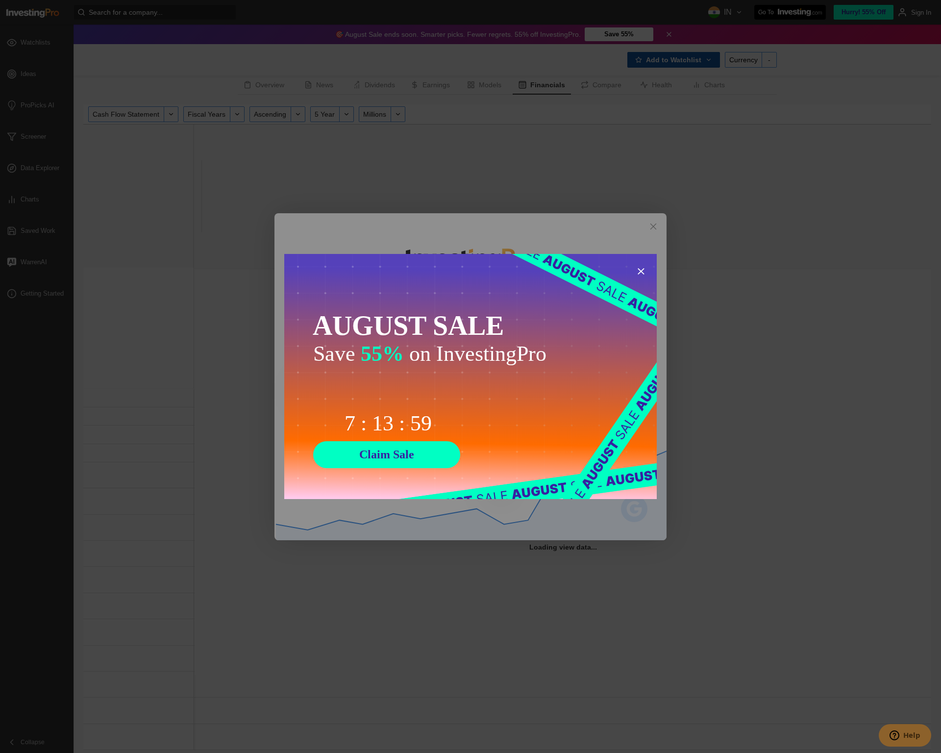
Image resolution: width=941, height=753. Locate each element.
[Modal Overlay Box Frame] (470, 376)
